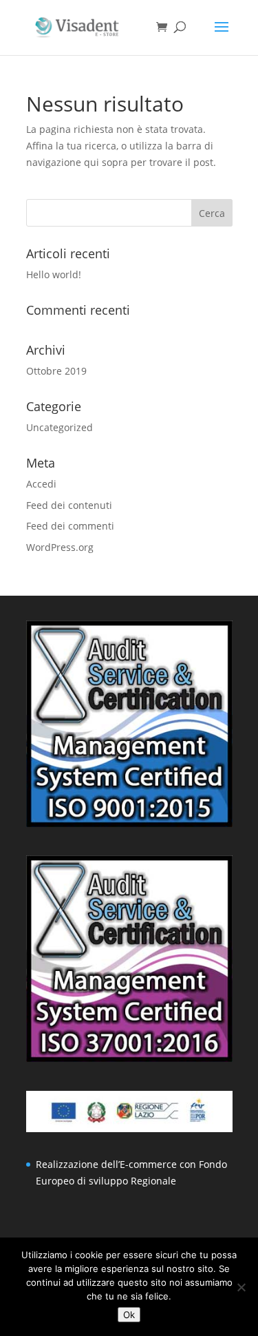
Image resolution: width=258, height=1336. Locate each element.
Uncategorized (59, 427)
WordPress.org (60, 547)
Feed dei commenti (70, 525)
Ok (129, 1314)
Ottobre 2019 (56, 370)
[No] (241, 1287)
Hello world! (53, 274)
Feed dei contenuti (69, 505)
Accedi (41, 483)
